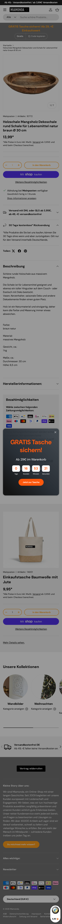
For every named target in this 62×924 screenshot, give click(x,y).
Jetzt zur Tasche (31, 482)
